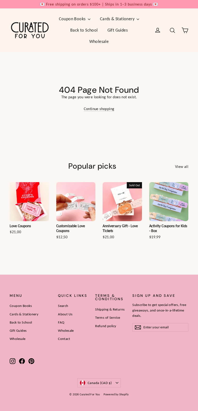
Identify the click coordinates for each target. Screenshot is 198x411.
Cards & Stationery (118, 18)
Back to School (84, 30)
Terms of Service (107, 317)
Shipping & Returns (110, 309)
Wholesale (99, 41)
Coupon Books (73, 18)
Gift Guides (117, 30)
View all (181, 166)
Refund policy (105, 326)
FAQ (61, 322)
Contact (64, 339)
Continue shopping (99, 108)
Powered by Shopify (116, 394)
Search (63, 306)
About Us (65, 314)
